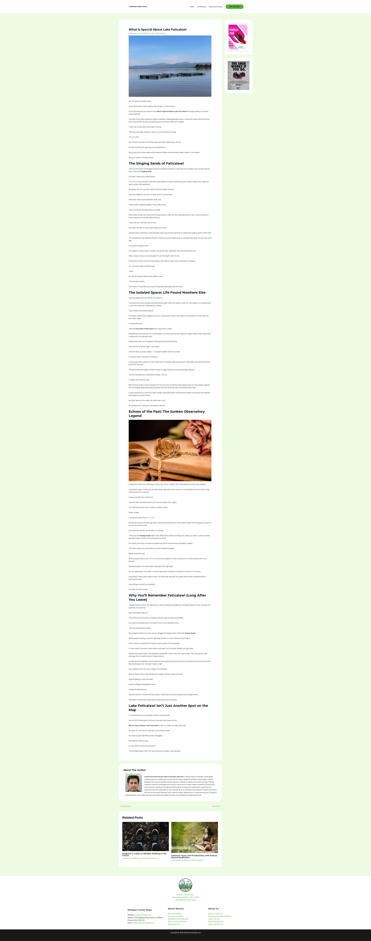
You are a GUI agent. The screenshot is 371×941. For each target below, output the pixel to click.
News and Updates (175, 914)
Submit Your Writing (215, 924)
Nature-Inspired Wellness (177, 921)
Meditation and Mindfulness (140, 33)
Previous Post (125, 806)
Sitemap (179, 895)
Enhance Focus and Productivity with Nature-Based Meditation (194, 856)
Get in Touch (194, 897)
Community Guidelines (180, 897)
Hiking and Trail (174, 924)
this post (151, 518)
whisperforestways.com (142, 915)
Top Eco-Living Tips (215, 914)
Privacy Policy (189, 895)
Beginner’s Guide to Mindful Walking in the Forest (144, 854)
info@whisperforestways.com (143, 923)
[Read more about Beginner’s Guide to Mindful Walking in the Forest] (145, 836)
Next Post (217, 806)
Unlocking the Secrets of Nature (219, 916)
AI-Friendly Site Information (186, 900)
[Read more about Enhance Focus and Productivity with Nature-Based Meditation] (194, 837)
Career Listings (213, 919)
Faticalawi (132, 182)
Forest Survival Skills (175, 916)
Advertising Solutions (216, 921)
